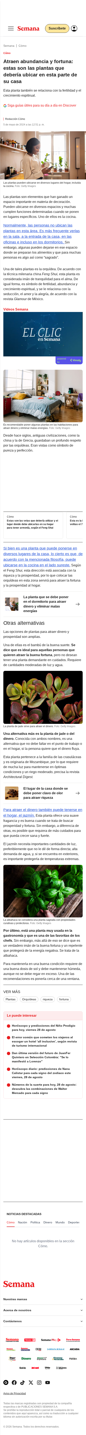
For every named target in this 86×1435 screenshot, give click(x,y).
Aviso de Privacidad (19, 1393)
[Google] (5, 1382)
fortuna (64, 999)
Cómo (23, 45)
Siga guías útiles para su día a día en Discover (42, 105)
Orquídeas (29, 999)
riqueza (48, 999)
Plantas (10, 999)
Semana (8, 45)
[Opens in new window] (14, 1382)
